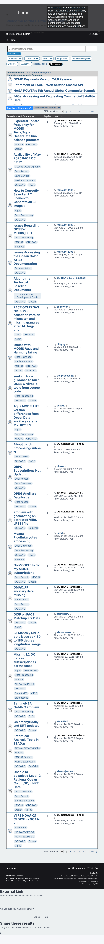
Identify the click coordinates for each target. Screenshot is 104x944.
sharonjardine (65, 771)
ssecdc (61, 405)
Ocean (18, 149)
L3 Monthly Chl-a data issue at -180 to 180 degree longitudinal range (27, 638)
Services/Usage (80, 58)
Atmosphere (21, 599)
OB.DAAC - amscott (68, 120)
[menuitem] (69, 868)
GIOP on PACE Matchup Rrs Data (27, 616)
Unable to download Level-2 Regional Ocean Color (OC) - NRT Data (27, 779)
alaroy (60, 466)
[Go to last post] (81, 120)
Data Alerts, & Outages (37, 72)
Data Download (23, 357)
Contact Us (94, 873)
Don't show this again (15, 34)
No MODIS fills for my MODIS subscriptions (27, 569)
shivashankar (64, 632)
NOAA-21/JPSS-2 (24, 836)
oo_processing (65, 375)
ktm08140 (62, 721)
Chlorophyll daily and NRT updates (26, 724)
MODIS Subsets (23, 757)
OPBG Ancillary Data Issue (25, 495)
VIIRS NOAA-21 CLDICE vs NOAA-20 (27, 819)
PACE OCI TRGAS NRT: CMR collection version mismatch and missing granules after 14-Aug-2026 (27, 318)
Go (46, 917)
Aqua (18, 210)
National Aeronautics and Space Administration (23, 881)
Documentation (23, 268)
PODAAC (30, 370)
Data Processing (24, 215)
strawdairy (63, 614)
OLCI (31, 716)
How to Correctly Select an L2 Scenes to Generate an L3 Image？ (26, 198)
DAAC (46, 58)
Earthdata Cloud (23, 361)
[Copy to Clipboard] (1, 933)
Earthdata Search (24, 800)
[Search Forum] (95, 47)
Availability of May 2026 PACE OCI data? (27, 158)
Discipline (31, 58)
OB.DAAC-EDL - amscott (71, 278)
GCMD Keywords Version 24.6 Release (43, 79)
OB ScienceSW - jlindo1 (70, 443)
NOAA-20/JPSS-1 (24, 684)
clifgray (61, 344)
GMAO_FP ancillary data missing (24, 591)
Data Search (21, 577)
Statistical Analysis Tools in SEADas (26, 739)
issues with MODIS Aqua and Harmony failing (26, 348)
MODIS (19, 144)
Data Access (21, 171)
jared (60, 533)
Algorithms (20, 827)
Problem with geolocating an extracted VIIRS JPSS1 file (25, 517)
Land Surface (22, 176)
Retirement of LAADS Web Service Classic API (48, 85)
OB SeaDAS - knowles (69, 735)
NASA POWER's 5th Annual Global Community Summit (54, 91)
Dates (11, 64)
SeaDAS (19, 246)
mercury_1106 (65, 190)
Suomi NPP (21, 693)
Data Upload (21, 456)
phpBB (71, 876)
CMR (17, 334)
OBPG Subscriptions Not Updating (27, 470)
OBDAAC (31, 144)
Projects (61, 58)
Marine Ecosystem (25, 180)
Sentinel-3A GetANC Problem (26, 705)
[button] (62, 111)
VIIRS (34, 693)
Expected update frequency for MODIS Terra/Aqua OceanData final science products (27, 130)
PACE (32, 185)
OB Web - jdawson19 (69, 493)
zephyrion (62, 306)
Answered (14, 58)
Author (24, 64)
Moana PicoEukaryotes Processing (25, 537)
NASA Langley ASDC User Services (27, 878)
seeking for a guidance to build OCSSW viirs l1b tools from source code (27, 383)
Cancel (36, 917)
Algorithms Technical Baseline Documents (22, 284)
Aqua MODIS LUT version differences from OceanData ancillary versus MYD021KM (26, 415)
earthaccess (21, 697)
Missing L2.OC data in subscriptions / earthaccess (25, 660)
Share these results (46, 107)
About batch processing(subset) (27, 448)
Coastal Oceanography (27, 166)
